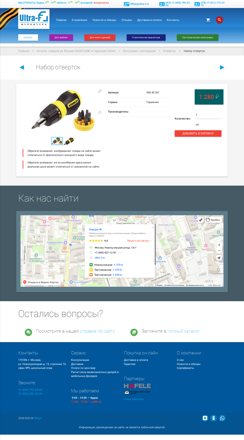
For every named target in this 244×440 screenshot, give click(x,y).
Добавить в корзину (199, 134)
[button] (100, 91)
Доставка (77, 364)
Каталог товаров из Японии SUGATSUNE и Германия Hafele (76, 51)
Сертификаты (185, 368)
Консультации (80, 360)
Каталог (28, 37)
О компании (79, 20)
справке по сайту (97, 331)
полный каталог (183, 331)
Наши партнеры (134, 399)
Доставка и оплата (149, 20)
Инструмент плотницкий (139, 51)
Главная (61, 20)
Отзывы (127, 20)
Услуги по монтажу (83, 368)
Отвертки (169, 51)
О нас (180, 360)
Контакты (173, 20)
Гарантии (129, 364)
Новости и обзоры (104, 20)
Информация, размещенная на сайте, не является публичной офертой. (122, 427)
